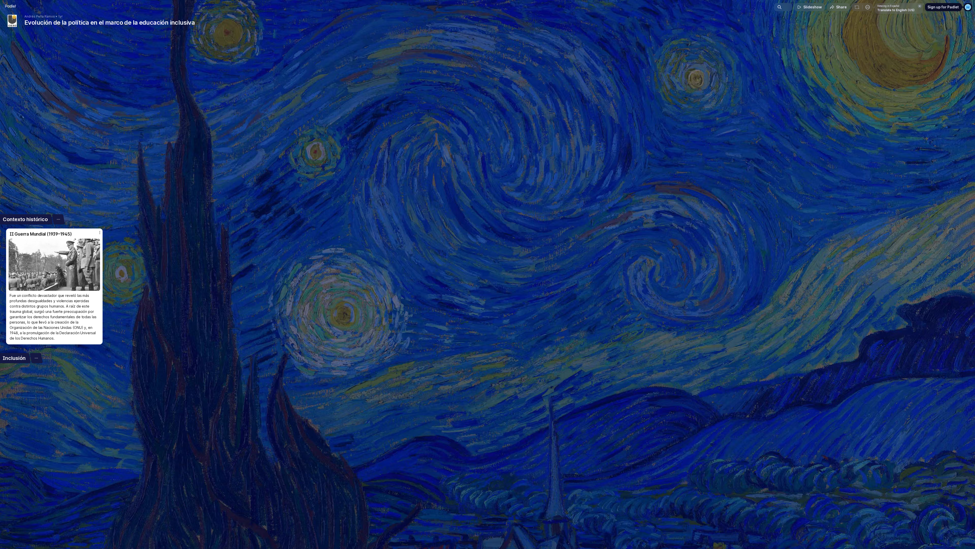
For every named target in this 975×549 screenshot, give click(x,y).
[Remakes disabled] (857, 7)
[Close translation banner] (920, 6)
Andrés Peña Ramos (39, 16)
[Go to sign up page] (968, 7)
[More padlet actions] (868, 7)
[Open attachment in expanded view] (54, 265)
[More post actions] (100, 232)
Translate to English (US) (896, 10)
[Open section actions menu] (58, 219)
